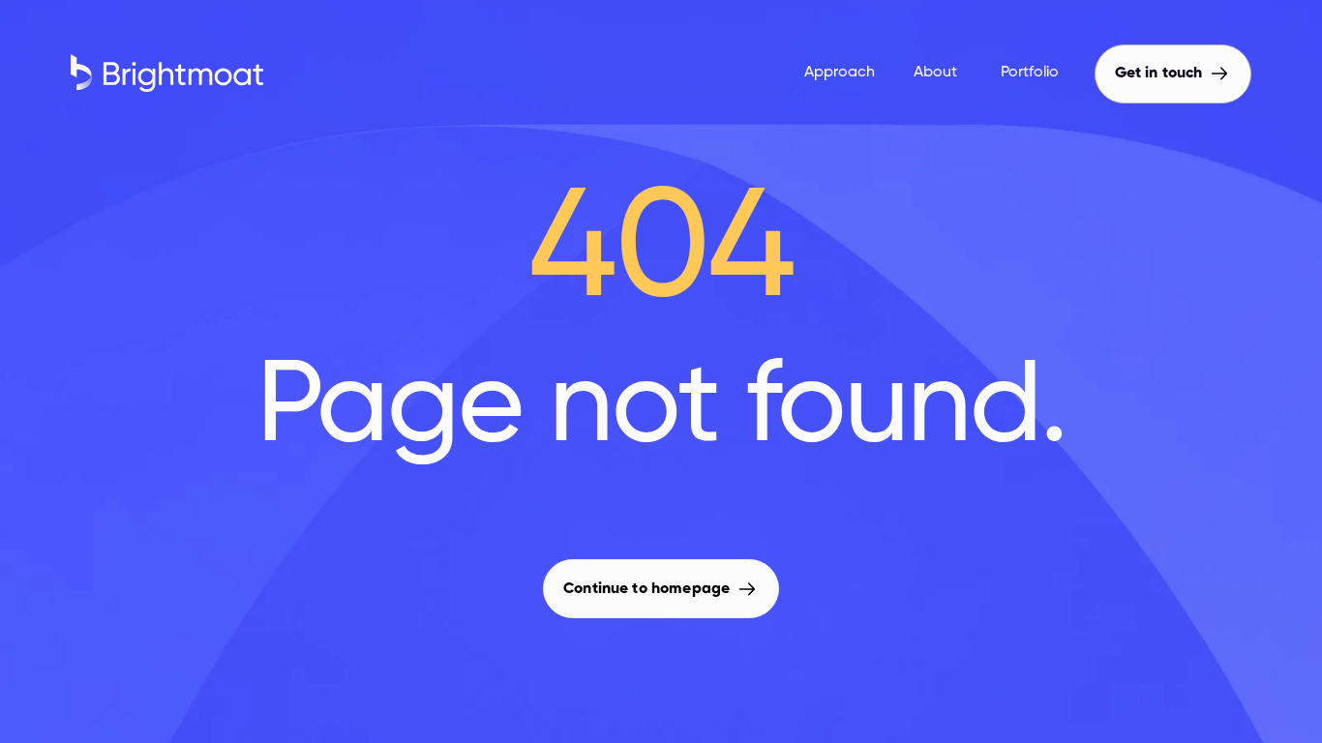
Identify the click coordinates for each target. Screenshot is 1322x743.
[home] (404, 73)
